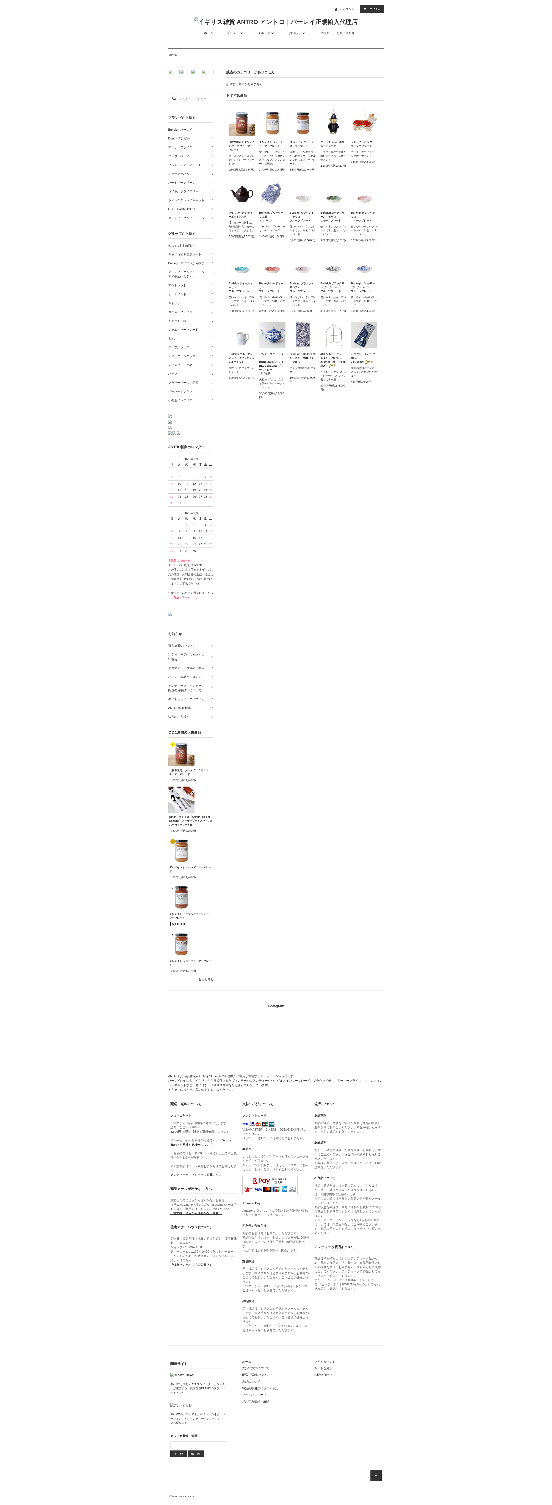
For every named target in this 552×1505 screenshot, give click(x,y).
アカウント (346, 9)
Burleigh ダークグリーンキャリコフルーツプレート (332, 216)
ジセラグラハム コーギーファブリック (363, 144)
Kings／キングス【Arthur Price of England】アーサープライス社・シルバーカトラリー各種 (191, 820)
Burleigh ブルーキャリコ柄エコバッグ (271, 216)
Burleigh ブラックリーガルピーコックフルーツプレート (332, 287)
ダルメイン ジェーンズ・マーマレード (190, 869)
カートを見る (323, 1368)
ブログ (324, 33)
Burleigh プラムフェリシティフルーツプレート (302, 287)
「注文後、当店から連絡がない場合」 (196, 1213)
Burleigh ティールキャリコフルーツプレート (240, 287)
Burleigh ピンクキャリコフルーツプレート (363, 216)
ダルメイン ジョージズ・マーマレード (190, 962)
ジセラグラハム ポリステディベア (332, 144)
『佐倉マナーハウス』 (185, 597)
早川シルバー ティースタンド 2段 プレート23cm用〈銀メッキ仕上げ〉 (333, 360)
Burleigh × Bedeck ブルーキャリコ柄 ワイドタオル (303, 358)
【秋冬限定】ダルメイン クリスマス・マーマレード (189, 772)
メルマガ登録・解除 (255, 1401)
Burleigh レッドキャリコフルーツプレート (271, 287)
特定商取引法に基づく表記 (260, 1388)
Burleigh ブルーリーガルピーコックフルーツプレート (363, 287)
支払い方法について (255, 1368)
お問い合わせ (345, 33)
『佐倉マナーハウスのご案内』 (191, 1264)
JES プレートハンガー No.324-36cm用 (364, 358)
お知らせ (295, 33)
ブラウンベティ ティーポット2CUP (240, 214)
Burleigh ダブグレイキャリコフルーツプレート (302, 216)
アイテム (374, 9)
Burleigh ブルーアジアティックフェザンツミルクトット (241, 358)
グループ (264, 33)
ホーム (208, 33)
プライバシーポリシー (257, 1395)
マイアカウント (324, 1361)
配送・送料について (255, 1375)
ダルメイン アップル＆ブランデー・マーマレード (190, 915)
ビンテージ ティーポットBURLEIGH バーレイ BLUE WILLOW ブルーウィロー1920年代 (271, 364)
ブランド (233, 33)
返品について (251, 1381)
